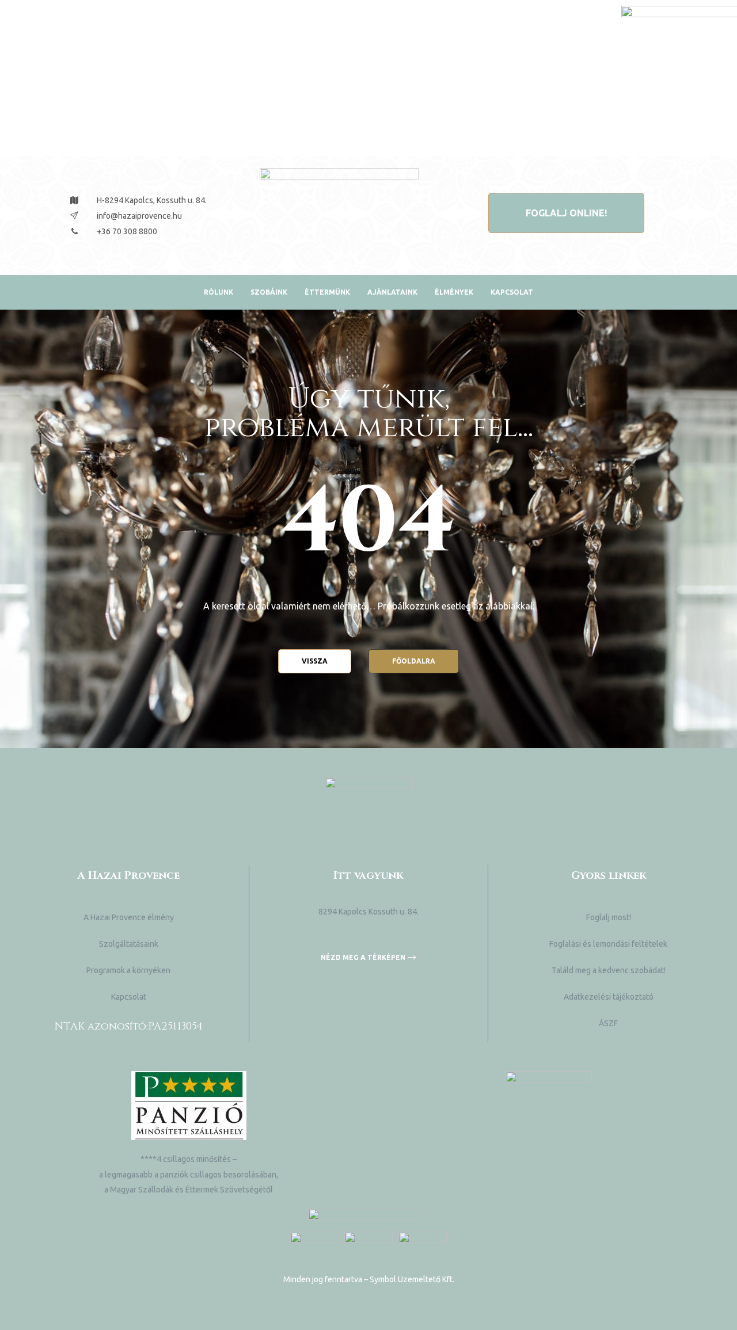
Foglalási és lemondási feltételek (608, 943)
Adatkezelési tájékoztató (609, 996)
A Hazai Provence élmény (128, 917)
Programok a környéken (128, 970)
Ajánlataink (392, 292)
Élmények (454, 292)
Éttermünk (327, 292)
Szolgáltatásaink (128, 943)
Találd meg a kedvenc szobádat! (609, 970)
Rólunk (218, 292)
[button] (566, 213)
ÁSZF (608, 1023)
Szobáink (268, 292)
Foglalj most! (608, 917)
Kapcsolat (512, 292)
